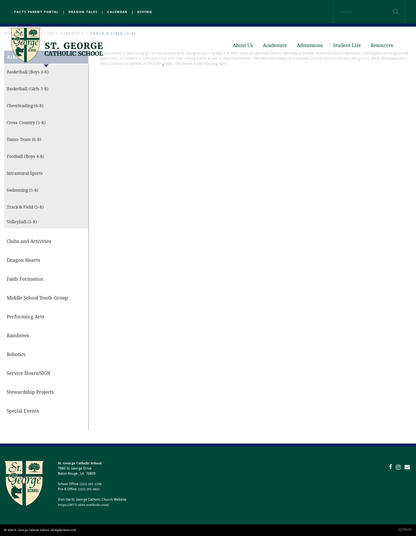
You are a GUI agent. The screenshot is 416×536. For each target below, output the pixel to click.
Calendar (117, 12)
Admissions (310, 45)
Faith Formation (25, 279)
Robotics (16, 354)
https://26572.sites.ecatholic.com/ (83, 505)
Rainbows (18, 335)
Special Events (23, 411)
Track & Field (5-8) (25, 207)
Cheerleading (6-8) (25, 105)
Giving (144, 12)
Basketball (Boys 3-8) (28, 72)
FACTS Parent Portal (36, 12)
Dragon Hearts (23, 260)
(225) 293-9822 (89, 489)
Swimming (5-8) (22, 190)
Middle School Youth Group (37, 298)
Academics (275, 45)
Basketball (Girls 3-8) (27, 88)
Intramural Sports (25, 173)
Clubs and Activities (29, 241)
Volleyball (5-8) (22, 221)
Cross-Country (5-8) (26, 122)
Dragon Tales (83, 12)
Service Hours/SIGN (29, 373)
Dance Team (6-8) (24, 139)
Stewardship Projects (30, 392)
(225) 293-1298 (90, 484)
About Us (243, 45)
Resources (382, 45)
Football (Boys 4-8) (25, 156)
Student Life (347, 45)
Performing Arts (25, 316)
